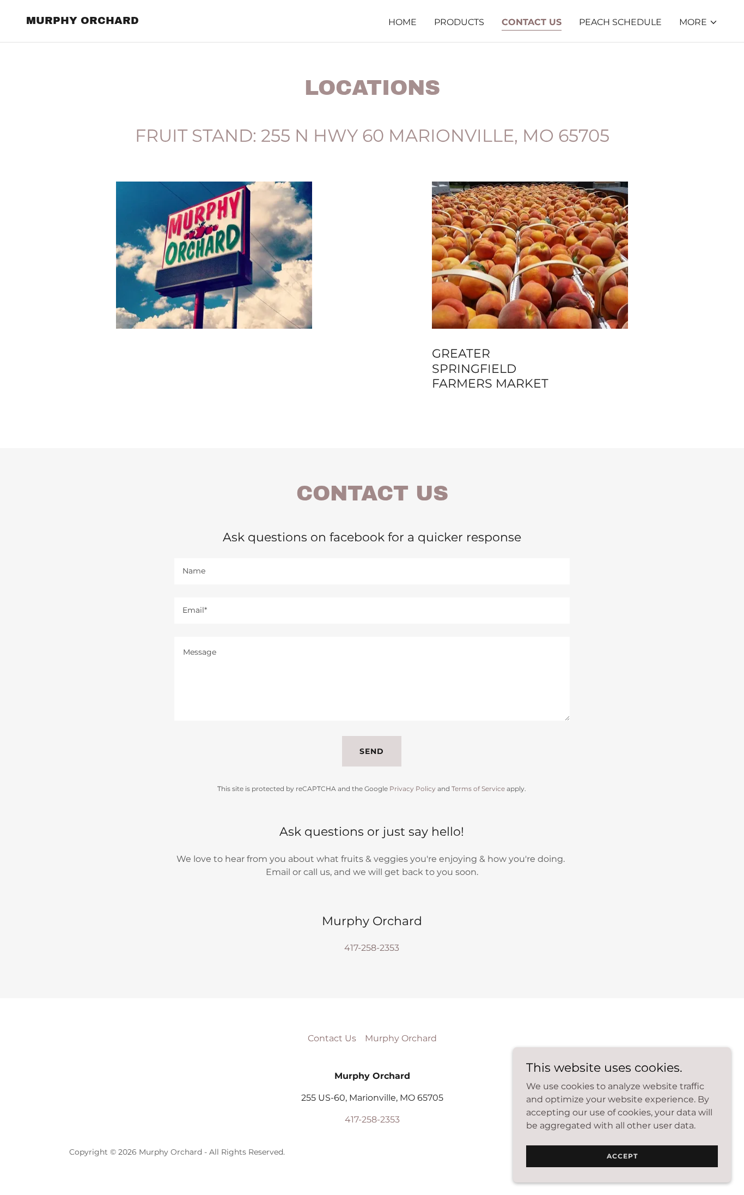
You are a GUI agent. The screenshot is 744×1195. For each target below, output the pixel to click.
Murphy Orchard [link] (401, 1038)
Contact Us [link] (532, 22)
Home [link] (402, 22)
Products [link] (459, 22)
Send (371, 751)
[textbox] (371, 571)
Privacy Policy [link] (412, 788)
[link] (82, 21)
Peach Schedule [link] (620, 22)
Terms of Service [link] (478, 788)
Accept (622, 1156)
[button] (698, 22)
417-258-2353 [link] (371, 948)
